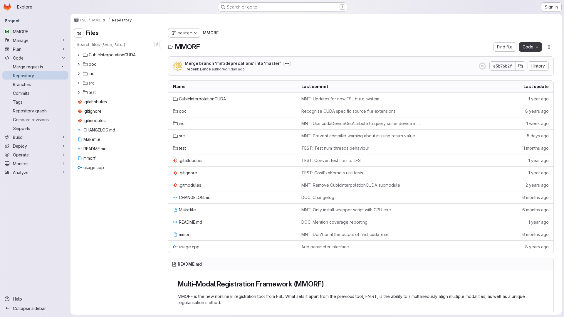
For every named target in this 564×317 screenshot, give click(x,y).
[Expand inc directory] (78, 73)
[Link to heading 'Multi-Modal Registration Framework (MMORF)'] (328, 284)
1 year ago (538, 98)
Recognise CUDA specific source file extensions (348, 111)
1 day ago (236, 69)
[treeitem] (118, 55)
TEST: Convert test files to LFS (331, 160)
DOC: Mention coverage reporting (334, 222)
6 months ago (535, 197)
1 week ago (537, 123)
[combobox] (118, 44)
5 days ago (538, 135)
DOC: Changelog (317, 197)
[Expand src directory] (78, 83)
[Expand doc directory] (78, 64)
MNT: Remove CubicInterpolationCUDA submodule (350, 185)
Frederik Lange (198, 69)
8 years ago (537, 111)
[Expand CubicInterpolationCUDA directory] (78, 54)
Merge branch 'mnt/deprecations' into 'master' (233, 63)
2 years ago (537, 185)
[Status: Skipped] (482, 66)
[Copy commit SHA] (520, 66)
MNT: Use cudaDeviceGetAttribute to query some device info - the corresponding (360, 123)
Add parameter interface (325, 246)
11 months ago (535, 148)
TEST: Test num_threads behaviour (335, 148)
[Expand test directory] (78, 92)
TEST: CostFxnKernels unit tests (332, 172)
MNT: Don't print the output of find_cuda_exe (345, 234)
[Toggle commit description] (287, 63)
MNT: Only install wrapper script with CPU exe (346, 209)
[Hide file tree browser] (78, 33)
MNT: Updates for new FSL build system (340, 98)
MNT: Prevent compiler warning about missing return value (358, 135)
